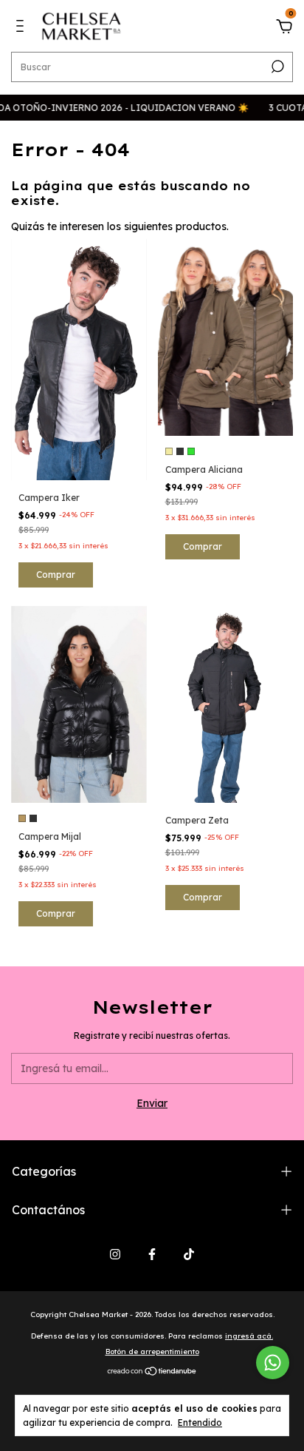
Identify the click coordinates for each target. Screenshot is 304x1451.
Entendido (200, 1422)
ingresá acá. (249, 1336)
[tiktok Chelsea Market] (189, 1254)
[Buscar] (276, 67)
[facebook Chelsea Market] (152, 1254)
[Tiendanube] (152, 1372)
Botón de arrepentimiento (152, 1351)
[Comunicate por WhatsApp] (272, 1362)
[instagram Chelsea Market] (115, 1254)
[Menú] (22, 28)
